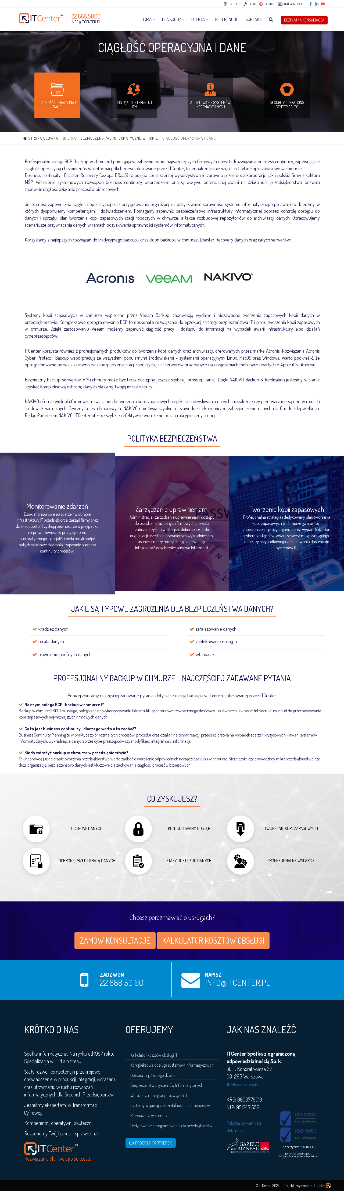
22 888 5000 (86, 16)
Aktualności (292, 4)
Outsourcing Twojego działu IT (154, 1075)
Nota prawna (237, 1130)
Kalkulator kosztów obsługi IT (153, 1055)
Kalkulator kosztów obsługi (213, 940)
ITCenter (319, 1185)
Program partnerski (153, 1143)
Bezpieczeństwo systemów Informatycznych (166, 1085)
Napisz (213, 974)
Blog (252, 4)
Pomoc (269, 4)
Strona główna (43, 138)
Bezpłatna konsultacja (304, 20)
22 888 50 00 (122, 982)
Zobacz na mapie (243, 1084)
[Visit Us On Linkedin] (317, 4)
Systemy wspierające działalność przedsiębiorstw (170, 1105)
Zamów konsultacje (115, 940)
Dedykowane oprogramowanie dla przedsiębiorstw (171, 1125)
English (234, 4)
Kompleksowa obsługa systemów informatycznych (172, 1065)
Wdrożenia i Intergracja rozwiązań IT (158, 1095)
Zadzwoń (112, 974)
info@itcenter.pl (86, 21)
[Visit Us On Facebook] (311, 4)
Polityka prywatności (244, 1123)
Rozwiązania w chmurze (149, 1115)
